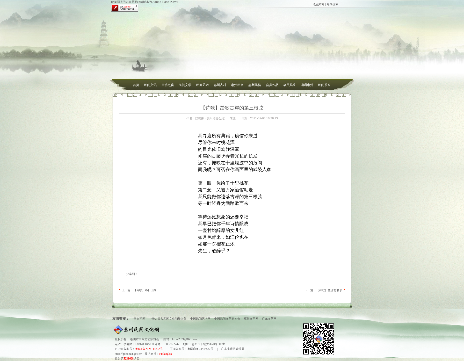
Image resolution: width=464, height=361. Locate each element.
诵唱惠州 (307, 85)
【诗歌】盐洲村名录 (329, 290)
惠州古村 (220, 85)
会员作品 (272, 85)
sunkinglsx (165, 353)
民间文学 (185, 85)
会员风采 (289, 85)
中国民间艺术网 (200, 318)
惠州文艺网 (251, 318)
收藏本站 (319, 4)
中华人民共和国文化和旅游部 (168, 318)
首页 (136, 85)
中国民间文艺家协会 (227, 318)
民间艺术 (202, 85)
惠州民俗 (237, 85)
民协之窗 (167, 85)
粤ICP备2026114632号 (149, 349)
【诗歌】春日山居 (145, 290)
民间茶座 (324, 85)
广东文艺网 (269, 318)
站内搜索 (332, 4)
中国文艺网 (138, 318)
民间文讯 (150, 85)
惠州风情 (254, 85)
